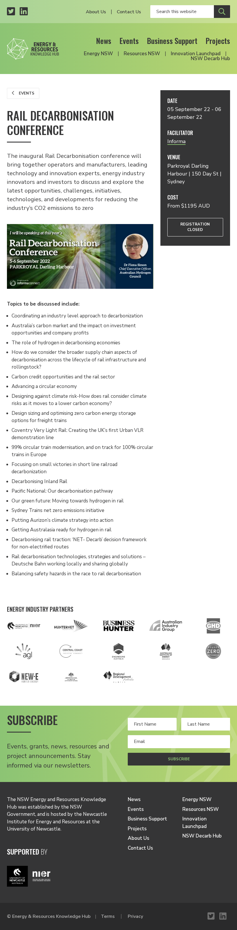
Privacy (135, 916)
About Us (96, 12)
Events (129, 40)
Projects (217, 40)
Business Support (172, 40)
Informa (176, 141)
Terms (108, 916)
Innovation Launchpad (196, 53)
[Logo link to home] (33, 47)
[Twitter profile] (11, 11)
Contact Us (129, 12)
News (103, 40)
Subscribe (179, 759)
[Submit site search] (222, 11)
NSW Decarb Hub (210, 58)
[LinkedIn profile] (24, 11)
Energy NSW (98, 53)
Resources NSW (142, 53)
